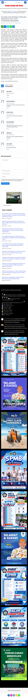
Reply (8, 97)
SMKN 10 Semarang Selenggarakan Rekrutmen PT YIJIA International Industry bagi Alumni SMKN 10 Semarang (13, 265)
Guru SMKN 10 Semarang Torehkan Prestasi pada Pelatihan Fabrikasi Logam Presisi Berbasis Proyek (14, 238)
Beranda (11, 11)
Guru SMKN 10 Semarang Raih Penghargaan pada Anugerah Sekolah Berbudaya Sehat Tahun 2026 (13, 245)
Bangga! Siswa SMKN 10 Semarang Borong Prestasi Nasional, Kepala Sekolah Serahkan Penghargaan (12, 230)
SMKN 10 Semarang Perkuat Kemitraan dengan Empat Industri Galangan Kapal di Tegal (13, 252)
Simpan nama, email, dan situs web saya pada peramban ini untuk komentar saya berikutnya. (12, 180)
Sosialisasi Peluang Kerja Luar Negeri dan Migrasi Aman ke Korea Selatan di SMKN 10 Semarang (14, 258)
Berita (15, 11)
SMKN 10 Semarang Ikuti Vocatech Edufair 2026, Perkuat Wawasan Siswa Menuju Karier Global (14, 271)
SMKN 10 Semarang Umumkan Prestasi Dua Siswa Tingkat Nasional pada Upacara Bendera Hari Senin (13, 223)
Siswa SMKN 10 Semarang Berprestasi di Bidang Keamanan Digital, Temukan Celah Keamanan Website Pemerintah (13, 215)
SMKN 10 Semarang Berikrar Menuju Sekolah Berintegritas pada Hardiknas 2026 (13, 278)
